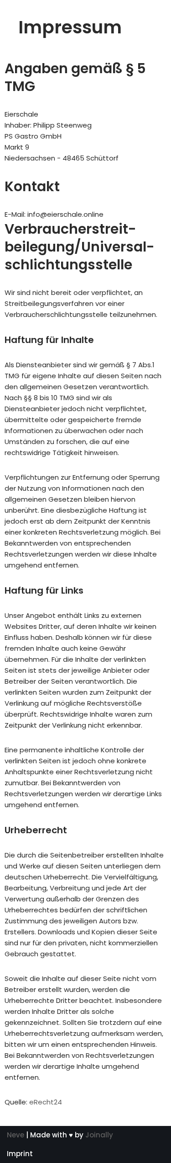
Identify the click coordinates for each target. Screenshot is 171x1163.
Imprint (20, 1153)
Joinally (99, 1135)
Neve (15, 1135)
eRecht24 (45, 1102)
